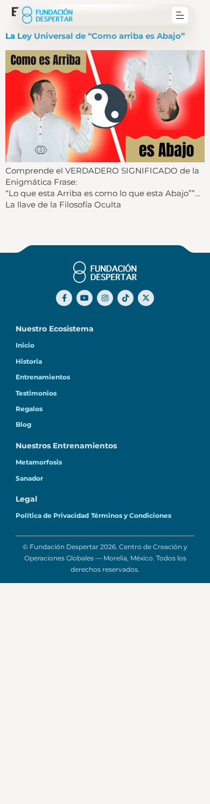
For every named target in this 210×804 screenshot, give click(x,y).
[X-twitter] (146, 298)
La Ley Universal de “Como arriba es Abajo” (95, 36)
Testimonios (36, 393)
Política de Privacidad (52, 515)
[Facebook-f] (64, 298)
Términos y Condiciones (131, 515)
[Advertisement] (105, 693)
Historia (29, 361)
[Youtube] (84, 298)
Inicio (25, 345)
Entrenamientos (43, 377)
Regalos (29, 409)
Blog (23, 424)
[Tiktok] (125, 298)
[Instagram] (105, 298)
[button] (180, 15)
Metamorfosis (39, 462)
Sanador (29, 478)
